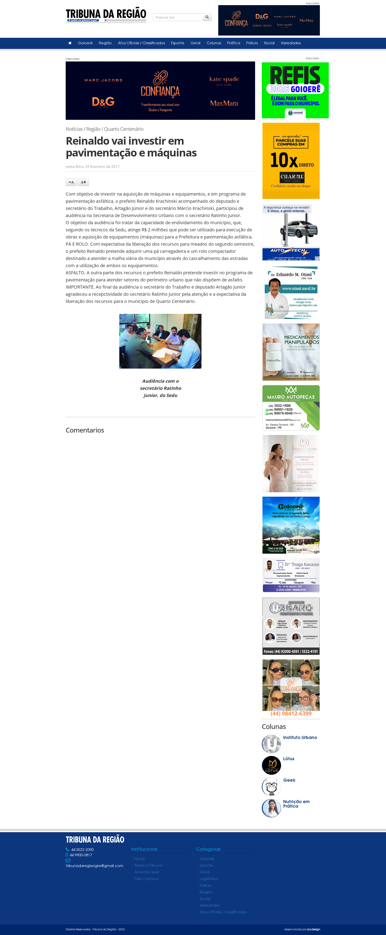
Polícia (252, 43)
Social (269, 43)
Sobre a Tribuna (148, 865)
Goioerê (85, 43)
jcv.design (313, 929)
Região (105, 43)
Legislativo (209, 879)
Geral (195, 43)
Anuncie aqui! (146, 872)
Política (233, 43)
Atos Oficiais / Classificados (141, 43)
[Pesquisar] (207, 17)
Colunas (214, 43)
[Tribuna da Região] (106, 13)
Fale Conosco (146, 879)
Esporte (177, 43)
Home (139, 859)
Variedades (291, 43)
